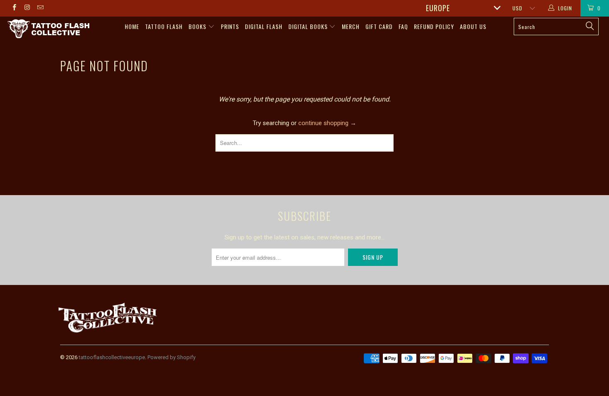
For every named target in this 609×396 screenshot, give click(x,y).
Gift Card (379, 26)
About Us (473, 26)
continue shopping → (327, 123)
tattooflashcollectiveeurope (112, 357)
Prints (230, 26)
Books (198, 26)
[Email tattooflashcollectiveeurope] (40, 8)
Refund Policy (434, 26)
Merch (351, 26)
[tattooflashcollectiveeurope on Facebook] (13, 8)
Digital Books (308, 26)
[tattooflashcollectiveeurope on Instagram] (26, 8)
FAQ (403, 26)
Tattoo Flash (164, 26)
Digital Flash (264, 26)
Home (132, 26)
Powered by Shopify (171, 357)
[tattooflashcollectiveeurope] (48, 29)
